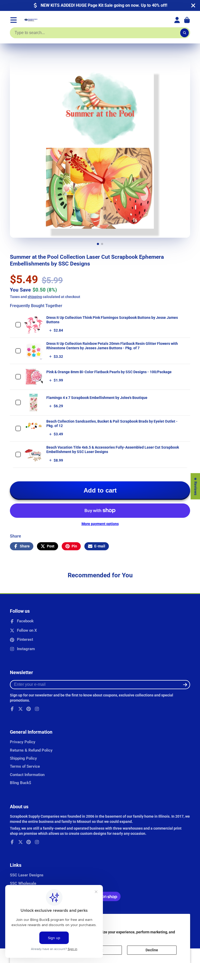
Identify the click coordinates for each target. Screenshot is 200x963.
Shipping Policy (23, 758)
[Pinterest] (28, 709)
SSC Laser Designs (26, 875)
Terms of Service (25, 766)
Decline (152, 950)
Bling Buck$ (20, 782)
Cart (187, 20)
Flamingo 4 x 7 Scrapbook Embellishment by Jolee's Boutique (96, 398)
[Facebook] (12, 709)
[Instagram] (37, 709)
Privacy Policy (22, 742)
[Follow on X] (20, 709)
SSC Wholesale (23, 883)
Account (177, 20)
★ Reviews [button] (195, 486)
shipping (35, 297)
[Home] (31, 20)
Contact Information (27, 774)
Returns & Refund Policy (31, 750)
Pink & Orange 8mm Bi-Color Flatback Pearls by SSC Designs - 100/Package (109, 372)
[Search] (184, 32)
